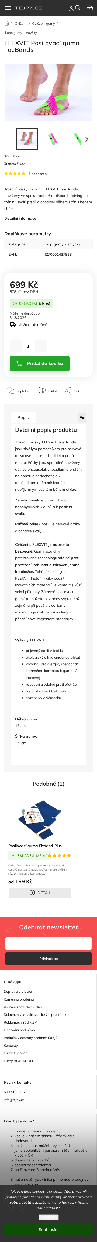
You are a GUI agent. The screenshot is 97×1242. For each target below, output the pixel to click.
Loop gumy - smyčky (62, 244)
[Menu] (7, 7)
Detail (44, 892)
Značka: (15, 163)
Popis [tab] (23, 417)
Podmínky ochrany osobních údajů (30, 1037)
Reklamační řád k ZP (20, 1022)
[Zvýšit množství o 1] (41, 346)
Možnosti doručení (32, 324)
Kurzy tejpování (16, 1053)
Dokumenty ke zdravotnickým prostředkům (37, 1014)
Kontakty (11, 1045)
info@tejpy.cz (14, 1099)
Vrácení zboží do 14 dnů (23, 1007)
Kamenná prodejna (19, 999)
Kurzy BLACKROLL (19, 1061)
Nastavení (49, 1217)
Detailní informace (20, 218)
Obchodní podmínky (19, 1030)
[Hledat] (78, 7)
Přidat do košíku (45, 363)
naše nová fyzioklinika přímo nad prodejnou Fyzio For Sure (52, 1182)
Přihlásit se (48, 958)
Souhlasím (48, 1229)
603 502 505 (14, 1092)
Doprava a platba (18, 991)
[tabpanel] (40, 849)
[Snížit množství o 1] (16, 346)
